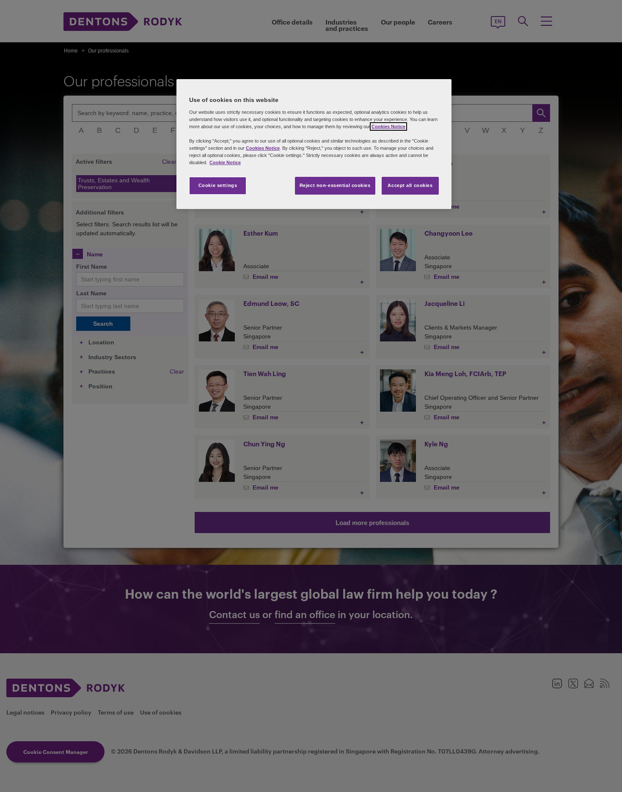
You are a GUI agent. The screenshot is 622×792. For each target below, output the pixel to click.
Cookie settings (217, 185)
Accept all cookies (410, 185)
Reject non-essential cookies (335, 185)
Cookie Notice (225, 162)
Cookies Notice (388, 126)
